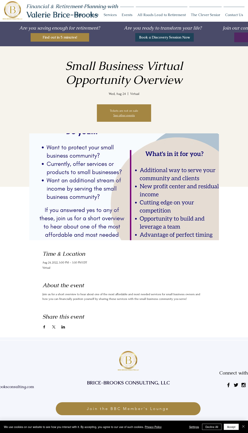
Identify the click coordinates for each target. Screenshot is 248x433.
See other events (124, 115)
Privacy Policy (153, 427)
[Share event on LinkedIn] (63, 326)
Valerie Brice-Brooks (62, 15)
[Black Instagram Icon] (243, 385)
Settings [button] (194, 427)
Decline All (211, 427)
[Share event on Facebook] (44, 326)
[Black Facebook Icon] (228, 385)
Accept (231, 427)
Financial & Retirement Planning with (72, 6)
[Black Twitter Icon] (236, 385)
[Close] (243, 427)
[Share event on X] (54, 326)
